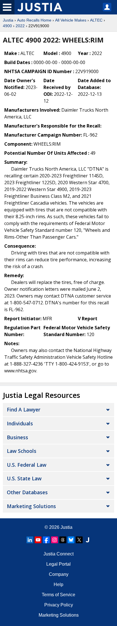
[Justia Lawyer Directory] (87, 539)
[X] (79, 539)
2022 (20, 26)
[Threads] (62, 539)
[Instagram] (54, 539)
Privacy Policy (58, 604)
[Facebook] (46, 539)
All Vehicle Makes (70, 20)
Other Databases (27, 492)
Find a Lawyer (23, 409)
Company (58, 574)
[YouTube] (38, 539)
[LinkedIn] (29, 539)
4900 (7, 26)
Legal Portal (58, 564)
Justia (8, 20)
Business (17, 437)
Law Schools (21, 450)
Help (58, 584)
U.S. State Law (24, 478)
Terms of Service (58, 594)
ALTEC (96, 20)
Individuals (20, 423)
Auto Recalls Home (34, 20)
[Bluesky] (71, 539)
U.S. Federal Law (26, 464)
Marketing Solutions (31, 506)
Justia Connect (58, 553)
